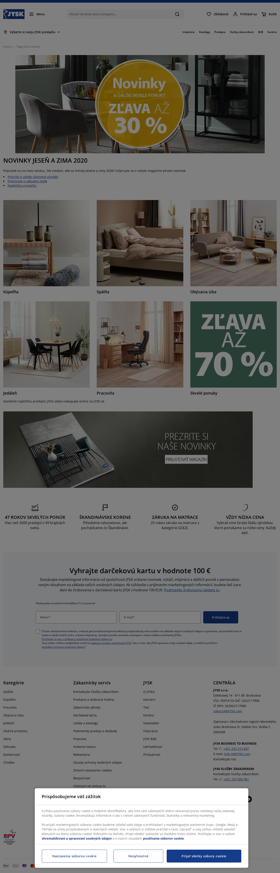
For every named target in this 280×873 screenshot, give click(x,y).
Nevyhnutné (138, 856)
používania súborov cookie (163, 838)
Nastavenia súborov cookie (74, 856)
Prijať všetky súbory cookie (204, 856)
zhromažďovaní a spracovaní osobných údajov (77, 838)
